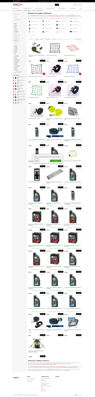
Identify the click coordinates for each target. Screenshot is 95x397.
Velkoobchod (43, 389)
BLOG (42, 387)
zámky (34, 364)
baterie (46, 363)
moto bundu (43, 367)
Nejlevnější (37, 39)
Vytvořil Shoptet (79, 394)
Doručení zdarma (18, 19)
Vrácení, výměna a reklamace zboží (44, 1)
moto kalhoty (48, 367)
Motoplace (30, 381)
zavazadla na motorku (63, 363)
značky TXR (42, 18)
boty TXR (65, 18)
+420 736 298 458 (30, 380)
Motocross (17, 40)
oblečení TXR (58, 18)
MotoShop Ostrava (44, 380)
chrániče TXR (62, 18)
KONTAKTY (52, 1)
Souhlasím (56, 160)
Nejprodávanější (47, 39)
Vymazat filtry (19, 71)
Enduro (17, 37)
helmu (38, 367)
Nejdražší (42, 39)
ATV (16, 33)
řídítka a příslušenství (56, 363)
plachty (32, 364)
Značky (42, 388)
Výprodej (17, 20)
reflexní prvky (40, 364)
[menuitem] (16, 8)
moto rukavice (52, 367)
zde (37, 158)
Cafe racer (17, 34)
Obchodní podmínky (44, 384)
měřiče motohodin (50, 363)
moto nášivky (51, 364)
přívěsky (54, 364)
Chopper (17, 38)
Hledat (57, 4)
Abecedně (53, 39)
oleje (40, 363)
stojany (37, 364)
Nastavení (36, 160)
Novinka (16, 16)
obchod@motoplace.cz (31, 378)
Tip (16, 18)
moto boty (56, 367)
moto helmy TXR (53, 18)
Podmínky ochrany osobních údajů (46, 385)
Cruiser (17, 36)
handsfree (44, 364)
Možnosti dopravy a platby (45, 383)
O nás (42, 382)
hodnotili (80, 16)
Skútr (16, 43)
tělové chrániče (68, 369)
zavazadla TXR (71, 18)
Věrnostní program (44, 391)
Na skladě (17, 13)
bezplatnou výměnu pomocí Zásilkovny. (55, 16)
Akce (16, 15)
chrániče (40, 367)
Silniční (17, 41)
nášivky (36, 370)
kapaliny (43, 363)
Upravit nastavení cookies (33, 394)
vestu (59, 367)
